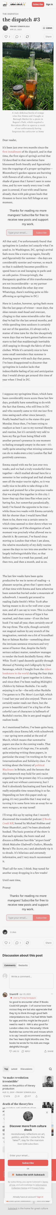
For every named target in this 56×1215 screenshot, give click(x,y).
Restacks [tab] (23, 965)
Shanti (12, 994)
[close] (46, 1112)
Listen (49, 28)
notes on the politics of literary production (18, 1087)
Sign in (49, 4)
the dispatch (10, 14)
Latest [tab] (14, 1069)
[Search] (50, 1069)
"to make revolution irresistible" (15, 1079)
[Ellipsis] (51, 993)
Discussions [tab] (26, 1069)
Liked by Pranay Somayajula (24, 998)
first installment (11, 152)
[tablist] (15, 965)
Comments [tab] (9, 965)
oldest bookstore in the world (26, 671)
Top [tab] (6, 1069)
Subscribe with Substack (30, 1174)
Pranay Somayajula (20, 26)
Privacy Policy (38, 1188)
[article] (28, 1087)
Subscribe (38, 4)
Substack (12, 1208)
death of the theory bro (17, 1104)
